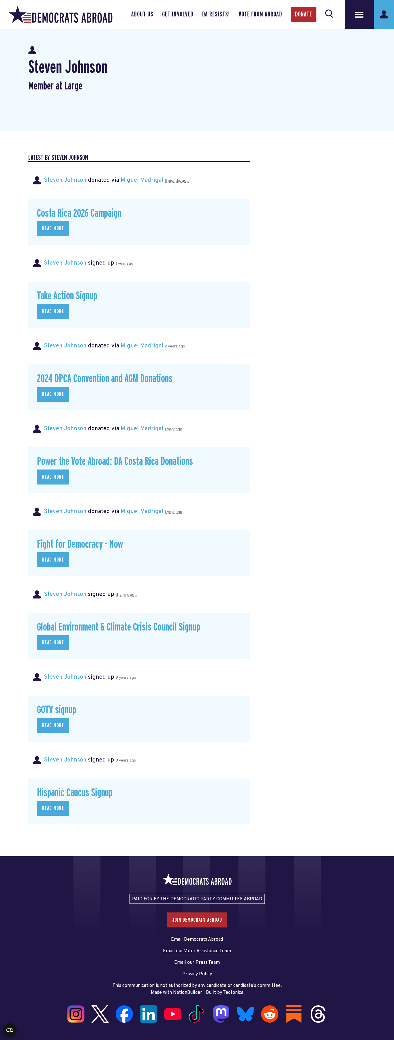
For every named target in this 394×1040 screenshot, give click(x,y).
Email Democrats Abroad (197, 939)
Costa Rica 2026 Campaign (79, 213)
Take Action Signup (67, 296)
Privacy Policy (197, 974)
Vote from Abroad (260, 14)
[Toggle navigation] (359, 14)
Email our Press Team (197, 963)
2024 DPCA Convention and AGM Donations (104, 378)
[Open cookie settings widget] (10, 1030)
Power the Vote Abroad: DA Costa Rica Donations (115, 461)
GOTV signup (56, 710)
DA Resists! (216, 14)
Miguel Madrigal (142, 180)
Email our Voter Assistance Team (197, 951)
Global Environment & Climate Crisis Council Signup (118, 627)
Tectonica (233, 993)
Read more (53, 228)
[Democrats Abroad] (60, 14)
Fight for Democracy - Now (80, 544)
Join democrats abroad (197, 920)
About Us (142, 14)
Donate (303, 14)
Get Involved (177, 14)
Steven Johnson (65, 180)
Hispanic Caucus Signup (74, 792)
